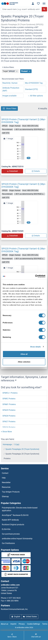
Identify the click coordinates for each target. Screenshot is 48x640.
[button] (6, 431)
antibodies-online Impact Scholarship (17, 538)
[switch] (42, 323)
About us (4, 624)
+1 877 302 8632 (14, 598)
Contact (5, 473)
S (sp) (16, 444)
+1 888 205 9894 (11, 601)
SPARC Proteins (8, 399)
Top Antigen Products (11, 492)
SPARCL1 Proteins (9, 393)
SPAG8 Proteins (8, 416)
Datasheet (13, 171)
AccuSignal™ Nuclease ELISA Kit (15, 515)
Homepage (7, 444)
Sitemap (5, 496)
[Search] (44, 9)
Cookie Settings (33, 624)
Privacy (22, 624)
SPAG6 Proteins (8, 427)
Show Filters (11, 108)
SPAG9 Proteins (8, 410)
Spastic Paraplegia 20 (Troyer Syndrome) (22, 449)
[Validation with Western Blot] (20, 148)
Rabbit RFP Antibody (10, 520)
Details (37, 171)
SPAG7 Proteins (8, 421)
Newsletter (6, 482)
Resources (6, 487)
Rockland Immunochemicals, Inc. (14, 609)
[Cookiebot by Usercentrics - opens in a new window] (35, 276)
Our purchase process (11, 534)
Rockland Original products (13, 524)
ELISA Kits (6, 529)
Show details (35, 347)
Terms (44, 624)
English (17, 616)
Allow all (24, 354)
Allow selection (24, 362)
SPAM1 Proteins (9, 404)
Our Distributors (8, 543)
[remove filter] (17, 71)
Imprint (13, 624)
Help (4, 478)
